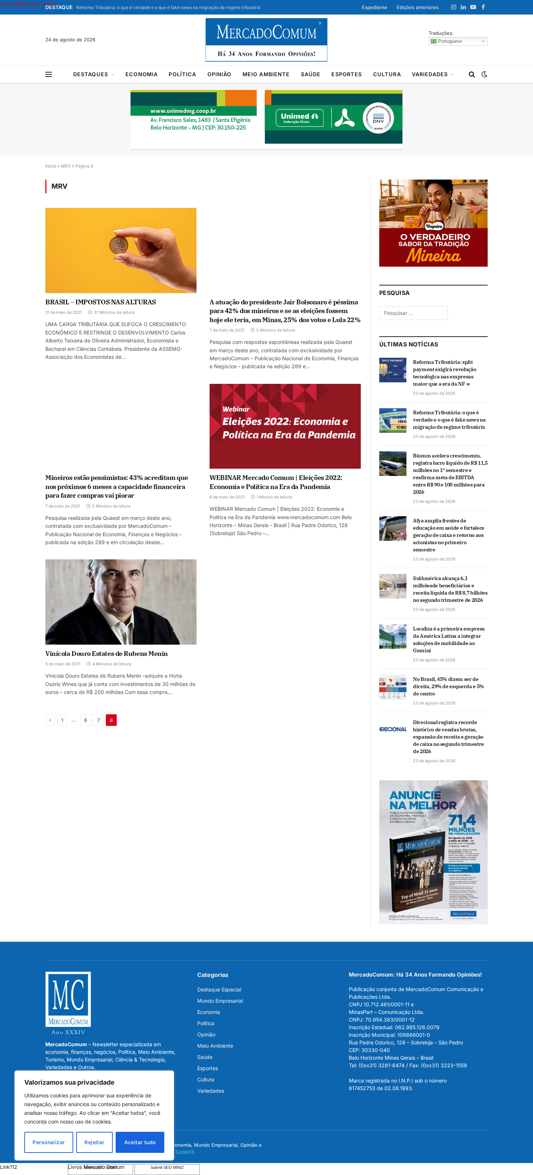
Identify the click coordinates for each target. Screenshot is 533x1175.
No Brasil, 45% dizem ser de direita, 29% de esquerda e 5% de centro (448, 686)
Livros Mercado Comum (28, 4)
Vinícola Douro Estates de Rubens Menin (106, 653)
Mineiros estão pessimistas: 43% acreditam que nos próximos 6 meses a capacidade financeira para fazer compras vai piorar (116, 486)
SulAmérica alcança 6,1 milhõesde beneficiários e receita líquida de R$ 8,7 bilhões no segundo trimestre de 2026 (450, 589)
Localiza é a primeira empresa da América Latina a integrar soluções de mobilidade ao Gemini (449, 639)
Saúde (311, 74)
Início (50, 166)
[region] (94, 1115)
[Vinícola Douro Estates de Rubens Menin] (121, 601)
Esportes (346, 74)
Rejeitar (94, 1142)
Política (182, 74)
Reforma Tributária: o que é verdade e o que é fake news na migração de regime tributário (168, 7)
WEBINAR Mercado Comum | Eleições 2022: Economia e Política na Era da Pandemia (276, 481)
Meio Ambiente (266, 74)
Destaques (90, 74)
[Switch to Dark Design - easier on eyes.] (484, 74)
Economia (141, 74)
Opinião (219, 74)
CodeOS (184, 1152)
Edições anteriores (418, 7)
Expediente (374, 7)
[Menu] (48, 74)
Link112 (8, 1167)
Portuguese (449, 41)
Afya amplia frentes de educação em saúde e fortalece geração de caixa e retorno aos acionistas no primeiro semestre (448, 535)
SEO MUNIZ (33, 1167)
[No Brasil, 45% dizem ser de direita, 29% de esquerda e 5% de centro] (392, 687)
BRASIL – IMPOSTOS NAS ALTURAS (100, 302)
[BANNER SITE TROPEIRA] (433, 265)
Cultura (387, 74)
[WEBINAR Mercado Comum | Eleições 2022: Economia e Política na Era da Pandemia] (285, 426)
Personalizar (49, 1142)
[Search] (471, 74)
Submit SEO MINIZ (167, 1167)
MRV (66, 166)
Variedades (430, 74)
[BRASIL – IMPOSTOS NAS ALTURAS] (121, 250)
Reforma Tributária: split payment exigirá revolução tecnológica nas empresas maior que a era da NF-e (444, 373)
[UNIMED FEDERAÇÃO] (266, 120)
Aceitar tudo (140, 1142)
